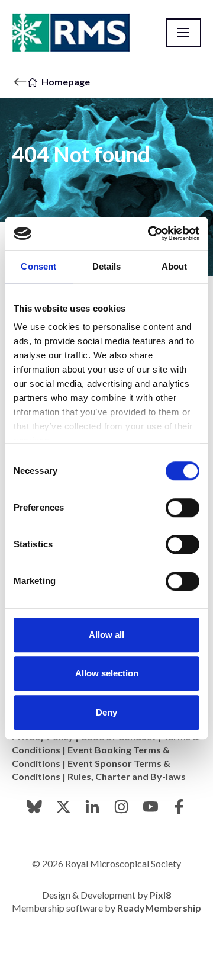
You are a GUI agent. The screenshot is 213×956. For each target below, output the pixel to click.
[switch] (182, 507)
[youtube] (150, 807)
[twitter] (63, 807)
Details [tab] (106, 266)
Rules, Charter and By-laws (126, 776)
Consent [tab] (38, 266)
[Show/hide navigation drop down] (183, 32)
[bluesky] (34, 807)
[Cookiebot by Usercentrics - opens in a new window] (150, 233)
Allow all (106, 635)
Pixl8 (160, 894)
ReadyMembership (159, 907)
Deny (106, 712)
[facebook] (179, 807)
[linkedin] (92, 807)
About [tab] (175, 266)
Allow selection (106, 673)
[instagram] (121, 807)
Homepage (65, 81)
